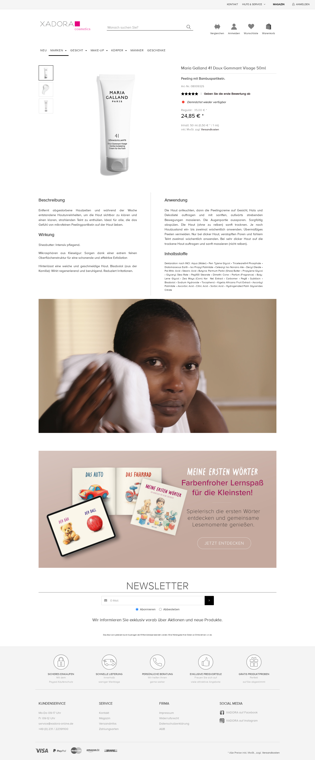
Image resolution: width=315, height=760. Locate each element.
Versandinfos (108, 723)
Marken (57, 50)
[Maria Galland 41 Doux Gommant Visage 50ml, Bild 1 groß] (46, 72)
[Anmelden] (234, 26)
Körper (117, 50)
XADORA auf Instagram (242, 720)
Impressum (166, 713)
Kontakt (232, 4)
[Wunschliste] (251, 26)
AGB (162, 729)
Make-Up (98, 50)
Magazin (279, 4)
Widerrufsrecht (169, 718)
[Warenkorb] (268, 26)
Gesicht (77, 50)
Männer (137, 50)
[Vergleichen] (217, 26)
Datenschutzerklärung (174, 723)
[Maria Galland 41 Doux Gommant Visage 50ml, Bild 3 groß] (46, 106)
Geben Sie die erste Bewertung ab (227, 94)
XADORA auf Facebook (242, 712)
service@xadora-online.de (56, 723)
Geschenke (156, 50)
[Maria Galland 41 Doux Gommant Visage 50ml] (116, 123)
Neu (43, 50)
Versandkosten (210, 129)
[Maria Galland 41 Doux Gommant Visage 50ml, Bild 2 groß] (46, 89)
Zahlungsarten (109, 729)
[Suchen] (188, 27)
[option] (116, 123)
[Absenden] (209, 600)
